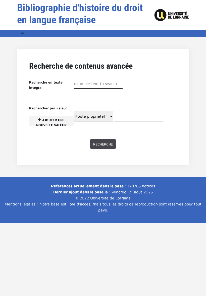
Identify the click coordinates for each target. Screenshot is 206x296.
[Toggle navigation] (22, 33)
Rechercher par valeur (48, 116)
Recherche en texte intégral (46, 85)
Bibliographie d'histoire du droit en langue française (80, 14)
